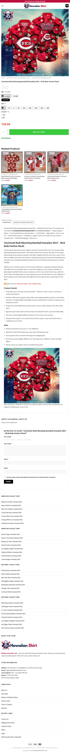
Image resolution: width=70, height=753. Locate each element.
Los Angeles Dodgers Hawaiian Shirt (12, 621)
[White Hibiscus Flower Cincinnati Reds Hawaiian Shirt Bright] (11, 162)
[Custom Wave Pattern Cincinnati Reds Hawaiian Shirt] (58, 162)
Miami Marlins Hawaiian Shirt (10, 574)
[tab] (6, 222)
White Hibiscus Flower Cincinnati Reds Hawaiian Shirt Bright (11, 177)
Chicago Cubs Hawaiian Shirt (10, 588)
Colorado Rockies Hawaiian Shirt (11, 617)
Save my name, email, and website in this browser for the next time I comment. (31, 477)
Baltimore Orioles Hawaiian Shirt (11, 502)
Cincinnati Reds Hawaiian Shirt (41, 78)
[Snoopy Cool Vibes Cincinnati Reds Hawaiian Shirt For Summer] (35, 162)
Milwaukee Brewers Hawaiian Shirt (12, 603)
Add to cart (39, 132)
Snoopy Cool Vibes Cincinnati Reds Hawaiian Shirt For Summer (34, 177)
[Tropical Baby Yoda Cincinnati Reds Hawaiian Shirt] (11, 195)
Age (2, 92)
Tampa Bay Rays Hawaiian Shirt (11, 513)
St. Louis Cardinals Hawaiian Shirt (12, 610)
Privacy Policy (5, 701)
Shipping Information (8, 723)
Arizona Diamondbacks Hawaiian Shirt (13, 614)
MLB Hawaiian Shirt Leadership (11, 737)
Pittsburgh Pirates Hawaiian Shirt (12, 606)
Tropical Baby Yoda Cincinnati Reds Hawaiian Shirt (11, 210)
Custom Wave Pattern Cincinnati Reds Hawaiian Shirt (56, 177)
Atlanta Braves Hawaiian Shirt (10, 570)
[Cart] (67, 5)
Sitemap (4, 708)
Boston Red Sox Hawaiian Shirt (11, 505)
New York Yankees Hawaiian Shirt (11, 509)
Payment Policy (6, 726)
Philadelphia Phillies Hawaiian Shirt (12, 581)
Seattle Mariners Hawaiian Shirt (11, 556)
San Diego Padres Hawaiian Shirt (11, 624)
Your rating (8, 437)
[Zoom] (4, 74)
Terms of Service (6, 704)
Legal (3, 733)
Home (3, 78)
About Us (4, 690)
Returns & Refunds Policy (9, 697)
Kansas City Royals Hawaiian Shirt (12, 538)
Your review (8, 444)
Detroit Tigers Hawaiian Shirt (10, 534)
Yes (4, 115)
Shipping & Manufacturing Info (23, 222)
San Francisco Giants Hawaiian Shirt (12, 628)
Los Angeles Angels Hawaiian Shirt (12, 549)
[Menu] (2, 5)
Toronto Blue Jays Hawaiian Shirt (12, 516)
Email (6, 468)
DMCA (3, 730)
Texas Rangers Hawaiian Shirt (10, 559)
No (4, 118)
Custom (4, 112)
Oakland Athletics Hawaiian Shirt (11, 552)
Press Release (6, 138)
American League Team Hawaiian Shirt (23, 747)
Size (2, 103)
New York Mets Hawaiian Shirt (10, 578)
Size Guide (4, 694)
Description (6, 222)
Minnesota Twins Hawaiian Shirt (11, 541)
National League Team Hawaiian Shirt (18, 78)
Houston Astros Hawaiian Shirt (11, 545)
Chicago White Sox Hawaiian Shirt (12, 520)
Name (6, 459)
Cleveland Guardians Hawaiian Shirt (12, 523)
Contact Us (4, 719)
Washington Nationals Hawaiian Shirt (13, 585)
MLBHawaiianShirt (44, 231)
